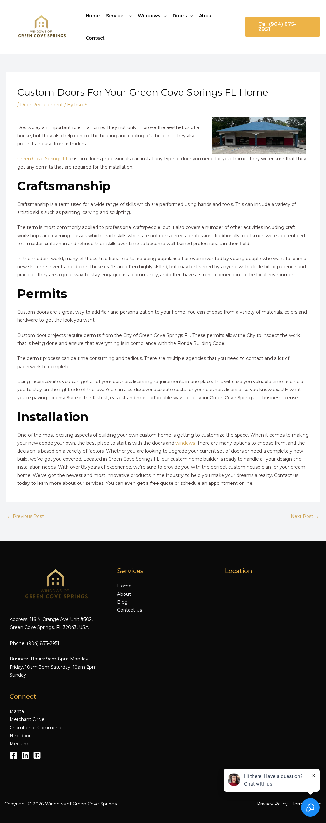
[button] (282, 27)
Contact (95, 38)
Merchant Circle (27, 719)
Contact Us (129, 610)
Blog (122, 602)
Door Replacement (41, 104)
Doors (180, 15)
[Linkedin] (25, 755)
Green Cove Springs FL (42, 159)
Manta (17, 711)
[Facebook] (14, 755)
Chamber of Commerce (36, 728)
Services (116, 15)
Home (93, 15)
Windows (149, 15)
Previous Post (25, 516)
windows (185, 443)
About (206, 15)
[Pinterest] (37, 755)
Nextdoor (20, 736)
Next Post (305, 516)
